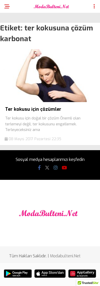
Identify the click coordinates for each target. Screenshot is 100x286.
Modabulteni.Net (65, 256)
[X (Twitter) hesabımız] (47, 168)
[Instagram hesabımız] (56, 168)
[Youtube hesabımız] (64, 168)
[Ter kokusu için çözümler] (50, 100)
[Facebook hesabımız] (39, 168)
